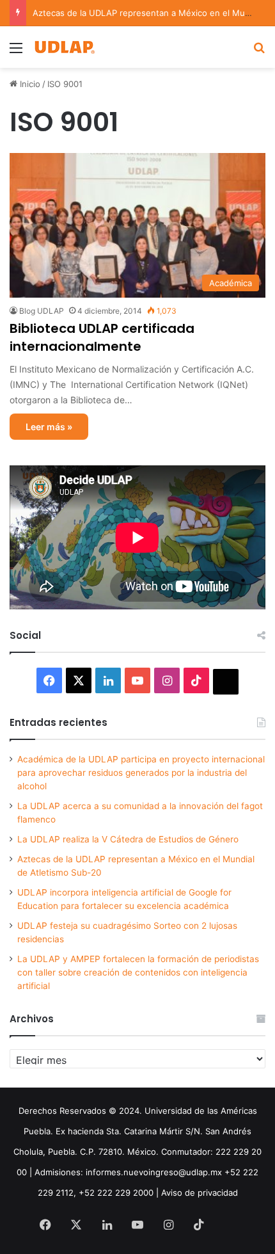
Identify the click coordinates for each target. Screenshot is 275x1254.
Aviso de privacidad (199, 1192)
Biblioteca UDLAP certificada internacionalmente (102, 337)
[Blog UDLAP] (64, 47)
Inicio (28, 84)
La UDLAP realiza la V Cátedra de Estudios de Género (128, 839)
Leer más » (49, 426)
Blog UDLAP (41, 311)
